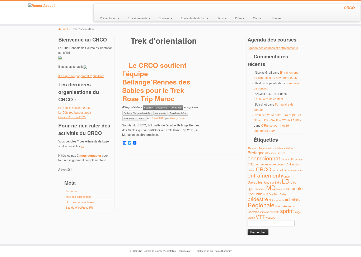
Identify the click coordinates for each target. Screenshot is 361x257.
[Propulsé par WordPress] (192, 249)
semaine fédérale (269, 212)
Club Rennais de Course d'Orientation (156, 250)
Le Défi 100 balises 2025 (74, 112)
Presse (276, 18)
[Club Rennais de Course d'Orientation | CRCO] (41, 5)
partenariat (160, 113)
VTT (260, 216)
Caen (274, 153)
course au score (265, 164)
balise (289, 148)
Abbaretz (253, 148)
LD (286, 181)
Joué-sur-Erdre (272, 182)
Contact (258, 18)
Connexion (72, 191)
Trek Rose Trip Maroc (134, 118)
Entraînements (138, 18)
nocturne (255, 193)
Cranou (251, 170)
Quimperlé (275, 200)
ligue (251, 188)
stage (298, 212)
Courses (164, 18)
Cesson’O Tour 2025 (72, 117)
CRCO (263, 169)
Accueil (63, 29)
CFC (281, 153)
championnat (264, 158)
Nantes (279, 189)
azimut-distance (277, 148)
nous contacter (90, 155)
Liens (221, 18)
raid (286, 199)
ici (82, 146)
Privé (239, 18)
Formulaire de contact (268, 99)
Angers (263, 148)
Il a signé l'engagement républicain (81, 76)
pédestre (258, 199)
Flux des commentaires (80, 202)
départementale (293, 170)
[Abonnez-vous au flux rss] (99, 8)
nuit (265, 194)
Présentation (108, 18)
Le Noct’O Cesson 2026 (74, 108)
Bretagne (256, 153)
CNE (251, 164)
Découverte (161, 107)
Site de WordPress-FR (79, 207)
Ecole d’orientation (193, 18)
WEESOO (270, 217)
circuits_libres (289, 159)
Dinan (275, 170)
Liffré (293, 182)
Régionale (261, 204)
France (285, 176)
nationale (293, 188)
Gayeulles (255, 182)
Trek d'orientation (178, 113)
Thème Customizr (223, 250)
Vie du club (176, 107)
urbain (251, 217)
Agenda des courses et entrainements (273, 48)
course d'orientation (288, 164)
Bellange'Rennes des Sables (138, 113)
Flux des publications (78, 197)
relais (295, 199)
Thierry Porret (177, 118)
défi (281, 170)
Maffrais (260, 189)
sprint (287, 211)
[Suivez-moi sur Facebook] (111, 8)
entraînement (264, 175)
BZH (267, 153)
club (301, 159)
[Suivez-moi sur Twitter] (105, 8)
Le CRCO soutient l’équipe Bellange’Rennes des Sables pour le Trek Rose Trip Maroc (156, 81)
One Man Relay (277, 194)
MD (271, 187)
